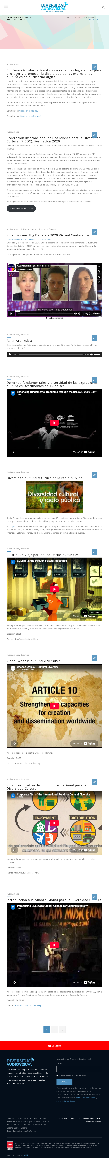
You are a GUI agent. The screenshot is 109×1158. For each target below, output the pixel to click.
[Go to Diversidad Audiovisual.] (68, 17)
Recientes (43, 229)
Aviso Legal (75, 1118)
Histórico (24, 229)
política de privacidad (85, 1097)
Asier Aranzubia (19, 340)
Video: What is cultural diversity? (33, 661)
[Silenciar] (91, 354)
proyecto (13, 526)
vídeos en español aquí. (30, 116)
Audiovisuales (13, 64)
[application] (54, 354)
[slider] (97, 354)
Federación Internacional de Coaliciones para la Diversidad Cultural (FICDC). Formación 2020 (54, 139)
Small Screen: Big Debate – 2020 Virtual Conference (48, 235)
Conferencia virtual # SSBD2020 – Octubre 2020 (29, 239)
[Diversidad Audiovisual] (54, 7)
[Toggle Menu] (6, 6)
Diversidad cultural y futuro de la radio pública (44, 478)
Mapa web (63, 1118)
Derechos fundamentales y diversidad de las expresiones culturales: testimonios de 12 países (52, 384)
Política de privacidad (92, 1118)
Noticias (33, 229)
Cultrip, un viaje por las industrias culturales (43, 555)
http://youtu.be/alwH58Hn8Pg (27, 1005)
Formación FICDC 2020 (21, 208)
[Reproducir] (10, 354)
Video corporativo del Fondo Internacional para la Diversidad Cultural (46, 787)
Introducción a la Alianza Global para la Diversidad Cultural (54, 900)
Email (59, 1063)
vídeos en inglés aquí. (29, 111)
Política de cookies (93, 1122)
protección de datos (65, 1101)
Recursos (53, 229)
